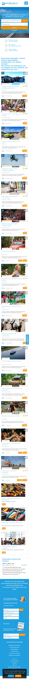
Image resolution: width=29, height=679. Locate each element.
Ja (11, 675)
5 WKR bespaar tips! (15, 647)
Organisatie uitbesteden (14, 655)
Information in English (14, 653)
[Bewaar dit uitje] (2, 73)
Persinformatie (14, 651)
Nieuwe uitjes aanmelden (14, 667)
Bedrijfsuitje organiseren (14, 645)
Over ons (14, 659)
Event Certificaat (15, 661)
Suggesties (27, 339)
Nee (18, 675)
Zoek (15, 27)
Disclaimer (14, 663)
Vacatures (14, 665)
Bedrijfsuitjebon (14, 649)
